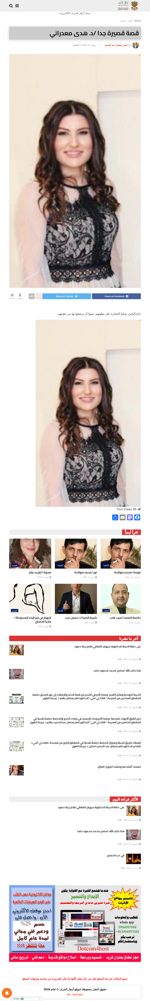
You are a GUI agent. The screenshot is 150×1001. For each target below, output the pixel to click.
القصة (122, 20)
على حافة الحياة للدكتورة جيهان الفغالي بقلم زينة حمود (107, 646)
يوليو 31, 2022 (89, 45)
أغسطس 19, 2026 (131, 683)
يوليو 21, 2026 (43, 577)
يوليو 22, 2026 (89, 577)
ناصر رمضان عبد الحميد (116, 45)
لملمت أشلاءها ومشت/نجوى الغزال (119, 766)
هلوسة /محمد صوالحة (128, 572)
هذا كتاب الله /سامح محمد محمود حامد (117, 670)
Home (138, 20)
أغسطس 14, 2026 (133, 577)
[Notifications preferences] (7, 993)
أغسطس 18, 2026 (131, 779)
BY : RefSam (75, 994)
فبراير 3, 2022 (132, 868)
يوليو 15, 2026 (134, 622)
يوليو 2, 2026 (43, 626)
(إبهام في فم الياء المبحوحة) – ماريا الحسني (32, 619)
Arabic (17, 998)
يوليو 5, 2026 (89, 622)
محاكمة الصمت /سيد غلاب (126, 617)
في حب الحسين (115, 855)
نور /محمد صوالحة (85, 572)
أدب (130, 20)
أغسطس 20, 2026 (131, 659)
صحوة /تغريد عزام (40, 572)
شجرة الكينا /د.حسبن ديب (81, 617)
